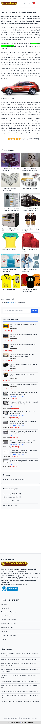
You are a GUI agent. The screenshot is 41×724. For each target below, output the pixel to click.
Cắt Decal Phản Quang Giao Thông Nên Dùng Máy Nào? (19, 691)
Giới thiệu (4, 604)
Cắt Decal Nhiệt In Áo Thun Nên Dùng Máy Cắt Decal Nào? (20, 701)
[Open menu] (38, 3)
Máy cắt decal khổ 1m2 (8, 620)
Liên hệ (3, 639)
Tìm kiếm (34, 310)
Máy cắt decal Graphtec (10, 497)
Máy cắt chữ (32, 569)
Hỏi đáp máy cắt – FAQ (8, 635)
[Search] (24, 3)
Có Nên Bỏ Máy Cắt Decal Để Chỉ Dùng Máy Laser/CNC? (19, 681)
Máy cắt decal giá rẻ (7, 616)
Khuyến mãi (5, 608)
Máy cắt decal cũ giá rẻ (8, 623)
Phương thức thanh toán (9, 612)
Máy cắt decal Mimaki (10, 501)
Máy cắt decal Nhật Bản (10, 494)
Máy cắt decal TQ (8, 505)
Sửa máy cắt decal (7, 627)
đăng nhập (10, 302)
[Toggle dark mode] (28, 3)
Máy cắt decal (22, 569)
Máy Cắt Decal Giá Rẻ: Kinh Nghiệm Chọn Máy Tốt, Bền (19, 659)
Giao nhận (4, 631)
